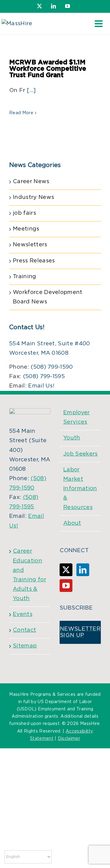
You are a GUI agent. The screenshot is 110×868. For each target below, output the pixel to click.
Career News (31, 181)
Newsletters (30, 245)
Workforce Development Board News (47, 297)
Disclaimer (69, 738)
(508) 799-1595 (44, 376)
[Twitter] (66, 569)
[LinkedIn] (82, 569)
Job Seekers (80, 454)
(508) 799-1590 (52, 367)
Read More (21, 113)
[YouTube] (66, 585)
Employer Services (76, 417)
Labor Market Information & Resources (80, 489)
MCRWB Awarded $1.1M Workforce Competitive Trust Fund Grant (47, 68)
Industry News (33, 197)
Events (22, 614)
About (72, 523)
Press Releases (34, 261)
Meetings (26, 229)
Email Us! (41, 386)
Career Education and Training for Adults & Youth (29, 574)
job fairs (24, 213)
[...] (31, 90)
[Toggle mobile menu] (99, 23)
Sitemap (25, 646)
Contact (24, 630)
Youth (71, 438)
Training (24, 276)
